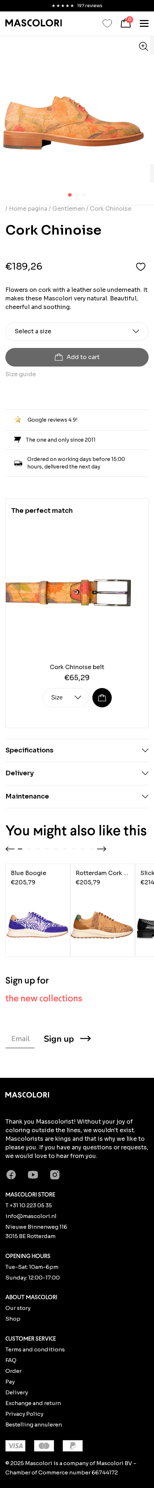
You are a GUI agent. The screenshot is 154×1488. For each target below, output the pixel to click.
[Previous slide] (10, 849)
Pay (10, 1381)
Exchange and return (33, 1403)
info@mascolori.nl (31, 1216)
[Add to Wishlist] (141, 267)
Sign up (59, 1039)
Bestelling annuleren (33, 1424)
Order (13, 1370)
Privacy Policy (24, 1413)
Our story (17, 1308)
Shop (12, 1318)
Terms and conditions (35, 1349)
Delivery (16, 1392)
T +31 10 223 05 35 (28, 1205)
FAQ (10, 1360)
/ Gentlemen (67, 208)
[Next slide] (101, 849)
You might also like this (76, 830)
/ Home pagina (27, 208)
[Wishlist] (107, 23)
